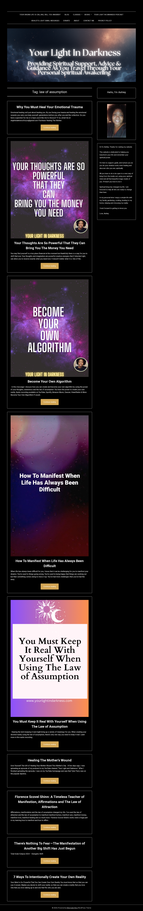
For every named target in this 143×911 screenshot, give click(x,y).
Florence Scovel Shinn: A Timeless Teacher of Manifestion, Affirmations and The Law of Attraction (49, 802)
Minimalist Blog (72, 908)
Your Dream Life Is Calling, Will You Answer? (40, 15)
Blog (67, 15)
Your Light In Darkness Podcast (108, 15)
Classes (77, 15)
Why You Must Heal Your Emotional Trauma (50, 107)
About (76, 21)
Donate (66, 21)
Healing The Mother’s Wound (50, 760)
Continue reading (49, 128)
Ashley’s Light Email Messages (45, 21)
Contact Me (88, 21)
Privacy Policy (105, 21)
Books (87, 15)
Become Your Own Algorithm (50, 381)
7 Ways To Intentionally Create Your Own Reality (49, 877)
